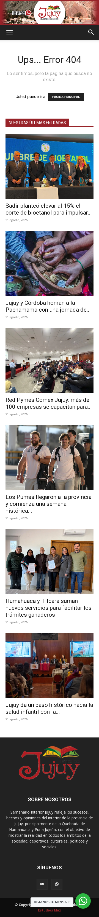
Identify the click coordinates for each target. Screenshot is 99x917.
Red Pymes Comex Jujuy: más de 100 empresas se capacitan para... (49, 403)
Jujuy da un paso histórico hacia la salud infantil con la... (49, 708)
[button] (9, 32)
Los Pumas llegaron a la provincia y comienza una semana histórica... (49, 504)
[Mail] (42, 884)
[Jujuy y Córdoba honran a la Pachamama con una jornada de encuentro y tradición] (50, 263)
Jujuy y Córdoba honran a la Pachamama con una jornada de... (48, 306)
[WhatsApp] (56, 884)
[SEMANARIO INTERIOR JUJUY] (49, 12)
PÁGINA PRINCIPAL (66, 97)
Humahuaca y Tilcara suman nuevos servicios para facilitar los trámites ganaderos (49, 608)
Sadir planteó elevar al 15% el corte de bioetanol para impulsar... (49, 209)
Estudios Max (49, 910)
